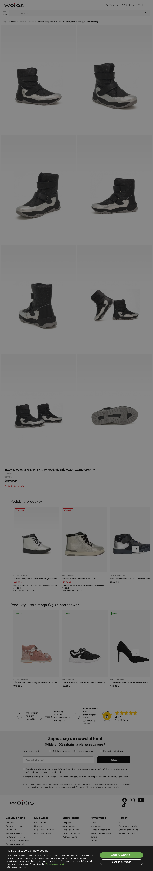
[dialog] (76, 435)
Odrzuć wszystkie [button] (121, 862)
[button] (51, 867)
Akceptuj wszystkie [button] (121, 855)
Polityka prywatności (55, 864)
